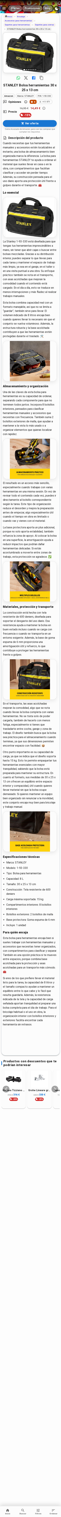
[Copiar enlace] (41, 77)
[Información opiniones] (25, 101)
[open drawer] (4, 8)
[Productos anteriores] (6, 1089)
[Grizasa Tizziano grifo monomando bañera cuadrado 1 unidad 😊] (14, 1079)
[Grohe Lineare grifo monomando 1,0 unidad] (39, 1079)
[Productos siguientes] (55, 1089)
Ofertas (15, 8)
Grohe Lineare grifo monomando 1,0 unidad (39, 1090)
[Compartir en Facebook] (33, 77)
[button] (9, 16)
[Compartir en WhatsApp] (18, 77)
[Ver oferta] (30, 52)
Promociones (32, 8)
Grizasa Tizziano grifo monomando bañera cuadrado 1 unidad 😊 (14, 1090)
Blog (47, 8)
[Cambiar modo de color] (57, 9)
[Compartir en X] (25, 77)
